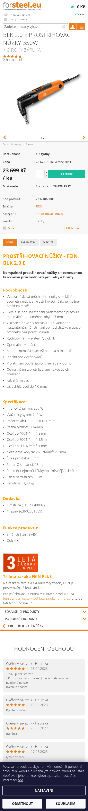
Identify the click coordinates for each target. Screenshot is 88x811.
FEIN (39, 206)
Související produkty (22, 611)
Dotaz (12, 228)
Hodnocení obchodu (44, 648)
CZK (77, 14)
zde (20, 780)
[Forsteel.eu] (22, 5)
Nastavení (44, 790)
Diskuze (48, 242)
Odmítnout (22, 803)
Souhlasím (65, 803)
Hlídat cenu (74, 228)
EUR (82, 14)
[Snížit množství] (46, 176)
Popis (10, 242)
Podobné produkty (21, 619)
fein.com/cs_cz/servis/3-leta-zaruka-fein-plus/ (37, 598)
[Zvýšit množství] (46, 172)
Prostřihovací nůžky (50, 214)
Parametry (28, 242)
